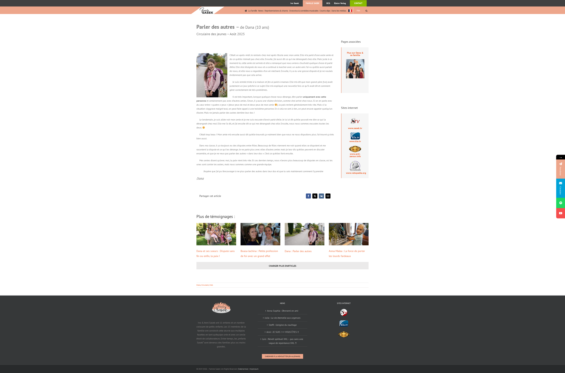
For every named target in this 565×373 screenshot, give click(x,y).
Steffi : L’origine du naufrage (283, 324)
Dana (198, 285)
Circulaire (205, 285)
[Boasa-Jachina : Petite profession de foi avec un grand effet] (260, 234)
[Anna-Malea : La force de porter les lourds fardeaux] (349, 234)
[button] (366, 11)
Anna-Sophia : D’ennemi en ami (282, 310)
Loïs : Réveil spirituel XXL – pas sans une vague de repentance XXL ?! (282, 341)
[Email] (328, 196)
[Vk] (321, 196)
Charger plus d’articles (282, 265)
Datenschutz (243, 369)
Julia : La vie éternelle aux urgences (282, 317)
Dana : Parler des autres (298, 251)
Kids (211, 285)
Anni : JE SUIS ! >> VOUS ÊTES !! (282, 331)
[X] (315, 196)
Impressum (254, 369)
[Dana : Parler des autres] (304, 234)
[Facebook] (308, 196)
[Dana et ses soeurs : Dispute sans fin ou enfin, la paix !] (216, 234)
